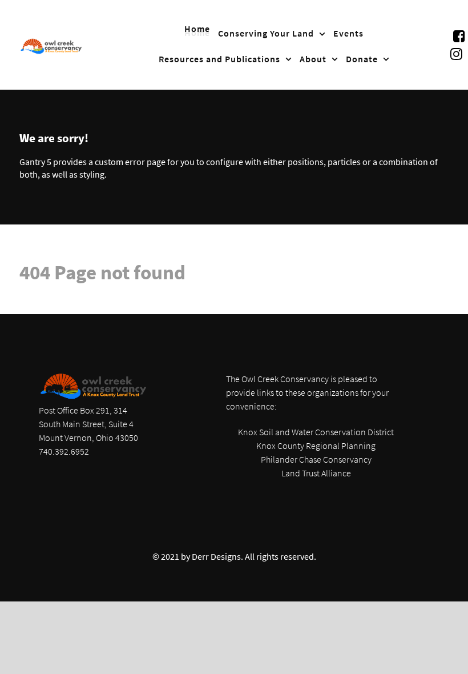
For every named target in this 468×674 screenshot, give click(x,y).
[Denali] (51, 45)
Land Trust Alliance (316, 473)
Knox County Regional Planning (316, 445)
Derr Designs (216, 556)
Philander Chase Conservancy (316, 459)
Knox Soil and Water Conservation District (316, 432)
